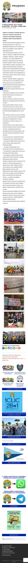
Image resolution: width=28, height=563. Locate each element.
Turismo (14, 27)
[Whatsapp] (6, 348)
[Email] (14, 348)
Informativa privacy (6, 555)
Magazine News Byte (17, 560)
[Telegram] (11, 348)
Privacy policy (4, 560)
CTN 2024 (5, 27)
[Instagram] (8, 348)
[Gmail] (16, 348)
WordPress (14, 561)
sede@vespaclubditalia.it (7, 551)
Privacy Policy (11, 553)
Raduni (9, 27)
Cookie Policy (5, 553)
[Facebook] (3, 348)
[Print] (19, 348)
